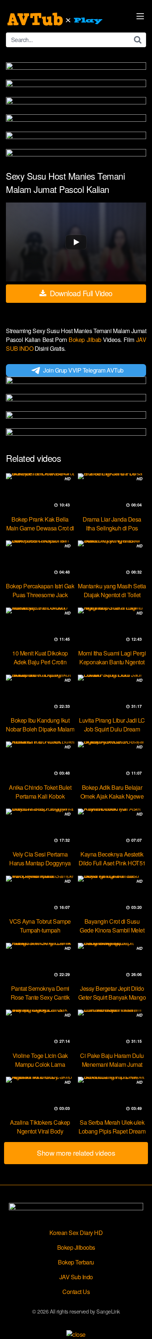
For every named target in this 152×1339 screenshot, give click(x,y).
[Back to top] (139, 1323)
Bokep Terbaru (76, 1262)
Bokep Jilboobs (76, 1247)
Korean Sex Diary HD (76, 1232)
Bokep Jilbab (86, 339)
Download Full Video (80, 293)
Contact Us (76, 1291)
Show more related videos (76, 1153)
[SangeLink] (56, 19)
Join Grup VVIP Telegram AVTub (83, 370)
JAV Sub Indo (76, 1277)
